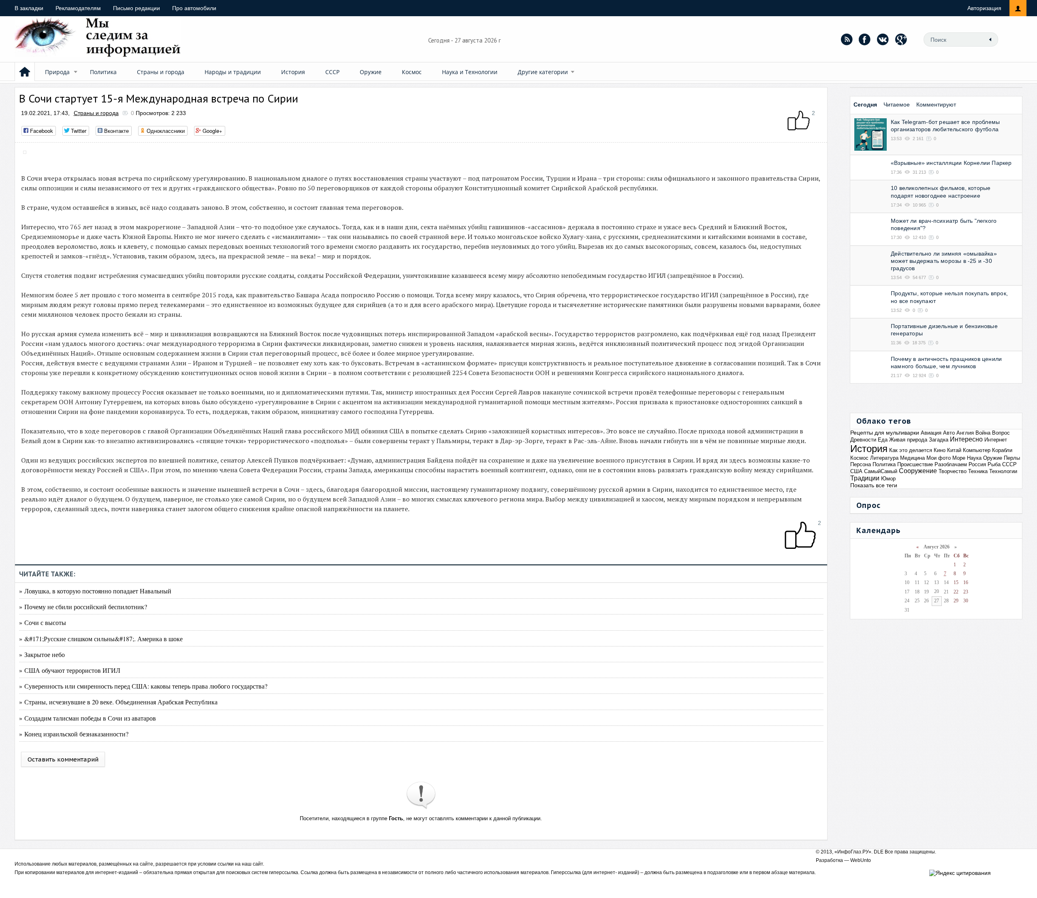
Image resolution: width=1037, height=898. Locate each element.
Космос (412, 72)
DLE (878, 852)
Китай (954, 450)
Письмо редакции (136, 8)
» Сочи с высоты (42, 622)
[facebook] (865, 39)
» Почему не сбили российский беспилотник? (83, 606)
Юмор (888, 479)
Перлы (1012, 458)
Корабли (1002, 450)
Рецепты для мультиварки (884, 432)
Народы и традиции (233, 72)
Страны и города (160, 72)
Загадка (938, 440)
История (293, 72)
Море (958, 458)
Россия (977, 464)
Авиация (931, 433)
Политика (103, 72)
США (856, 471)
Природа (57, 72)
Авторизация (984, 8)
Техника (978, 471)
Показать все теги (873, 485)
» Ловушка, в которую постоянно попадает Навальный (95, 591)
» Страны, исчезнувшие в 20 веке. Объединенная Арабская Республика (118, 701)
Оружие (371, 72)
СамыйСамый (880, 471)
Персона (860, 464)
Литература (884, 458)
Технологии (1003, 471)
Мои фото (938, 458)
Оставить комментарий (63, 759)
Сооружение (918, 470)
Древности (863, 440)
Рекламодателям (78, 8)
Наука (974, 458)
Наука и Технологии (469, 72)
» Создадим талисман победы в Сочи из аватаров (87, 718)
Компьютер (976, 450)
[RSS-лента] (847, 39)
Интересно (966, 439)
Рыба (994, 464)
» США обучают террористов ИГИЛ (69, 670)
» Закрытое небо (42, 654)
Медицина (912, 458)
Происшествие (915, 464)
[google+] (901, 39)
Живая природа (908, 440)
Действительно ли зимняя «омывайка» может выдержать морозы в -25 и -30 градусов (944, 260)
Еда (883, 440)
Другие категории (543, 72)
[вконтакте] (883, 39)
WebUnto (860, 860)
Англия (965, 433)
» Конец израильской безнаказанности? (73, 733)
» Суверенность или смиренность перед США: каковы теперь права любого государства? (143, 686)
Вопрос (1001, 433)
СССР (332, 72)
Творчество (953, 471)
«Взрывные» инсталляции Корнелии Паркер (951, 163)
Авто (949, 433)
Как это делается (910, 450)
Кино (939, 450)
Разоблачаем (951, 464)
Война (982, 433)
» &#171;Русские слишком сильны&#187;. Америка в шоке (101, 638)
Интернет (995, 440)
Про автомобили (194, 8)
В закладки (29, 8)
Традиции (864, 478)
